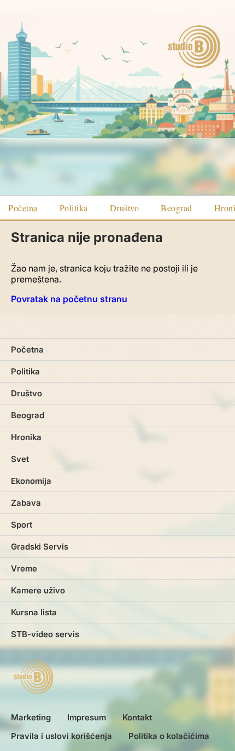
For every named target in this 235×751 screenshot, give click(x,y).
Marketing (31, 717)
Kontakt (137, 717)
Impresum (86, 717)
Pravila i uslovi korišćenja (61, 736)
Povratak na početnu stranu (69, 298)
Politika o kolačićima (168, 736)
